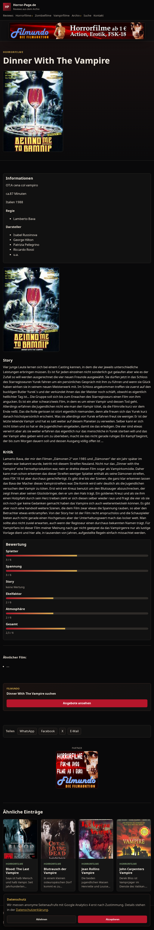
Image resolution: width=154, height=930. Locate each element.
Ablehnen (41, 919)
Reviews (8, 15)
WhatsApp (27, 731)
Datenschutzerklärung (32, 910)
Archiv (76, 15)
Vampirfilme (61, 15)
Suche (87, 15)
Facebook (48, 731)
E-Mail (74, 731)
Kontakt (98, 15)
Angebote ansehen (77, 703)
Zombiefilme (43, 15)
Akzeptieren (112, 919)
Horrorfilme (23, 15)
